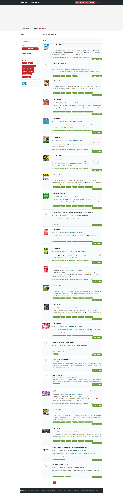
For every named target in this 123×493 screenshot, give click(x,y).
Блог (57, 490)
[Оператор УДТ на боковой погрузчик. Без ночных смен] (46, 449)
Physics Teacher (57, 375)
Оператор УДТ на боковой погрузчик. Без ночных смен (69, 447)
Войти (92, 2)
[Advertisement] (61, 16)
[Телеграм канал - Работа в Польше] (23, 83)
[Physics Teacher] (46, 376)
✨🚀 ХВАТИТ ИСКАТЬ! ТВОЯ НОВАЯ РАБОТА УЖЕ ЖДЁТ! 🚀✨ (72, 391)
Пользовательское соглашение (86, 490)
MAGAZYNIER (56, 45)
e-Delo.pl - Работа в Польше (30, 2)
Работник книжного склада (61, 464)
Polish (24, 490)
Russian (28, 490)
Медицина (30, 63)
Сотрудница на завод (59, 64)
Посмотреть (97, 59)
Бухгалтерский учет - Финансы (29, 65)
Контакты (77, 490)
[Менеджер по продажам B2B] (46, 360)
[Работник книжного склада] (46, 466)
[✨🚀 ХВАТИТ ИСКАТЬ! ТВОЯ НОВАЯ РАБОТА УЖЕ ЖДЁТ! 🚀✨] (46, 393)
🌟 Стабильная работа (59, 193)
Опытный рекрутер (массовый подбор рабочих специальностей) (73, 212)
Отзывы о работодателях (69, 490)
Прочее (31, 68)
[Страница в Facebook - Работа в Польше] (26, 83)
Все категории (25, 59)
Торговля (24, 63)
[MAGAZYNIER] (46, 47)
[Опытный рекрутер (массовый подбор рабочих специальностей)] (46, 213)
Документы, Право (26, 77)
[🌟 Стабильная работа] (46, 196)
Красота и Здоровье (27, 74)
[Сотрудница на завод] (46, 65)
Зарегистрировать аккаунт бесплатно (47, 490)
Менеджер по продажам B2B (61, 359)
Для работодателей (98, 490)
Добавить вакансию (82, 2)
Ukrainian (33, 490)
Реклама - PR (25, 68)
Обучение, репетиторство (28, 71)
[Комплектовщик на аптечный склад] (46, 343)
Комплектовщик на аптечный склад (63, 342)
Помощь (60, 490)
